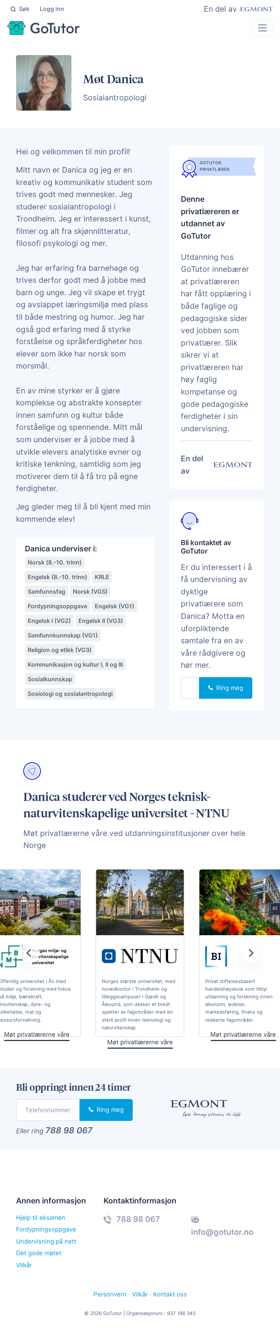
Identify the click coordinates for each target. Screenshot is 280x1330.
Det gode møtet (38, 1253)
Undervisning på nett (46, 1241)
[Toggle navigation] (262, 27)
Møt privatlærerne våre (140, 1042)
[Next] (250, 953)
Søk (24, 8)
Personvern (110, 1294)
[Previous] (29, 953)
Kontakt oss (170, 1294)
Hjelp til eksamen (40, 1217)
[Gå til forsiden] (43, 28)
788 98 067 (69, 1130)
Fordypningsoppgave (46, 1229)
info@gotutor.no (222, 1232)
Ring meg (228, 687)
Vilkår (24, 1265)
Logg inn (52, 8)
